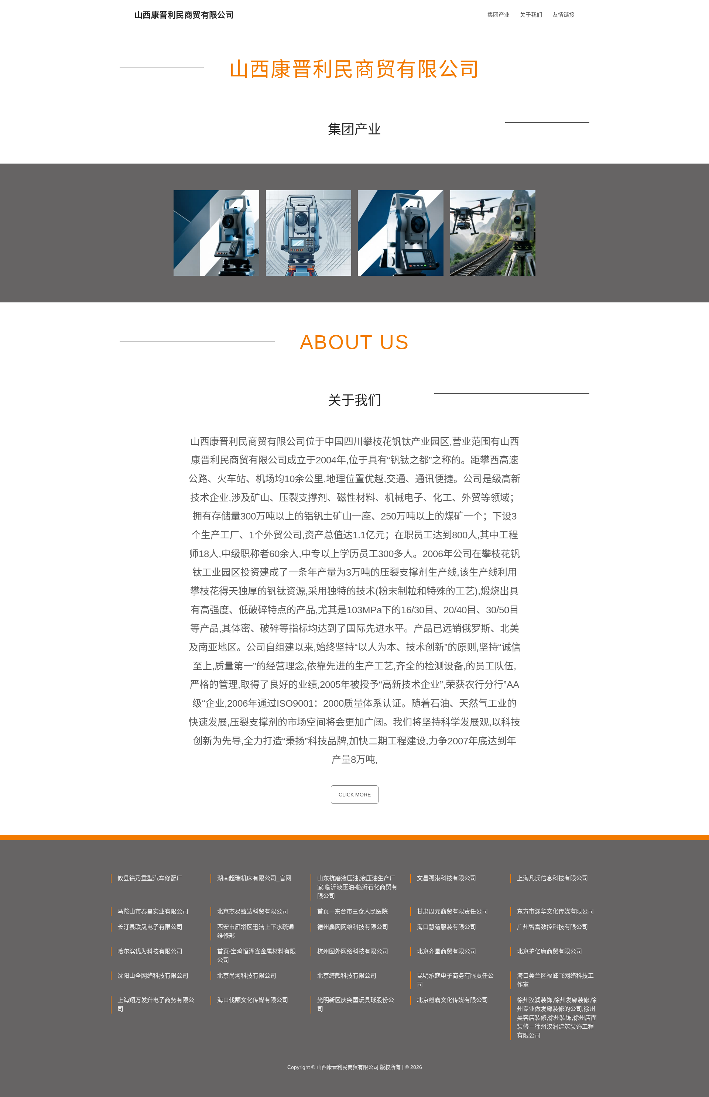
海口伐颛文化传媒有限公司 (252, 1000)
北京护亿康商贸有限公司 (549, 951)
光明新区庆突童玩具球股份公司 (355, 1004)
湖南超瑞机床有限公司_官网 (254, 878)
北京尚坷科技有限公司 (246, 976)
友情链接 (563, 14)
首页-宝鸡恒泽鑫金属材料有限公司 (256, 955)
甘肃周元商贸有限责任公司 (452, 911)
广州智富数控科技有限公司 (552, 927)
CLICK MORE (355, 795)
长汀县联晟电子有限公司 (149, 927)
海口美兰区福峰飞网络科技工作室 (555, 980)
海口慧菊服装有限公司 (446, 927)
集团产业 (498, 14)
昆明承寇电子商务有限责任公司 (455, 980)
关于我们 (531, 14)
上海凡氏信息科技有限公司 (552, 878)
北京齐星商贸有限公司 (446, 951)
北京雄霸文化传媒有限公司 (452, 1000)
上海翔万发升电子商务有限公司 (155, 1004)
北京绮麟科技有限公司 (346, 976)
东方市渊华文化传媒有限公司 (555, 911)
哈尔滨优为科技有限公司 (149, 951)
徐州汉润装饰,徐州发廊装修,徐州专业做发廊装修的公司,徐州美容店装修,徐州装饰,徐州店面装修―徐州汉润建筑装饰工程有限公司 (557, 1018)
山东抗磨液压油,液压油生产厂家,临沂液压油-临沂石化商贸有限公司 (357, 887)
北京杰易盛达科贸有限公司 (252, 911)
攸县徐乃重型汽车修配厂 (149, 878)
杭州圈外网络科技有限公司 (352, 951)
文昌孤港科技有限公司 (446, 878)
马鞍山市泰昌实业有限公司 (152, 911)
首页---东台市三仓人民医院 (352, 911)
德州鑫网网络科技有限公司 (352, 927)
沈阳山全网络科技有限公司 (152, 976)
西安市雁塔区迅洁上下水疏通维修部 (255, 931)
